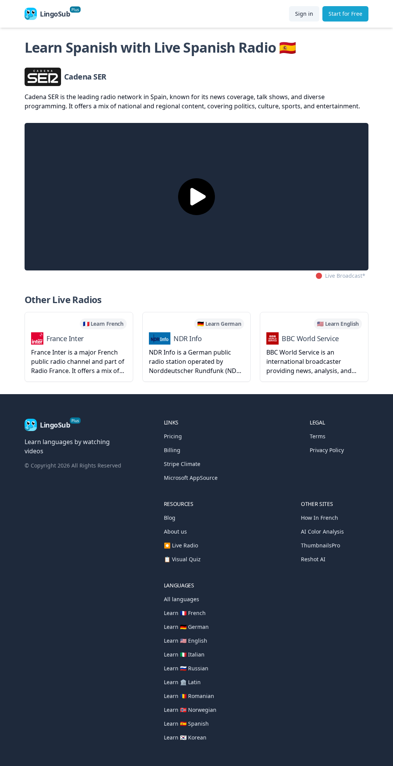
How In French (319, 517)
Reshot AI (313, 559)
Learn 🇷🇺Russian (186, 668)
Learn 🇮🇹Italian (184, 654)
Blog (169, 517)
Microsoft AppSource (191, 477)
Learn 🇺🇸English (185, 640)
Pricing (173, 436)
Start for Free (345, 13)
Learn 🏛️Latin (182, 682)
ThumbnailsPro (320, 545)
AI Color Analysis (322, 531)
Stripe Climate (182, 464)
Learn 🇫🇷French (185, 613)
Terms (317, 436)
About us (175, 531)
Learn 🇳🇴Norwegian (190, 709)
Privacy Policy (327, 450)
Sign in (304, 13)
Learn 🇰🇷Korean (185, 737)
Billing (172, 450)
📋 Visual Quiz (182, 559)
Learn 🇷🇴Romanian (189, 696)
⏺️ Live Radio (181, 545)
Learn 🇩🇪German (186, 626)
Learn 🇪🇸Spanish (186, 723)
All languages (181, 599)
